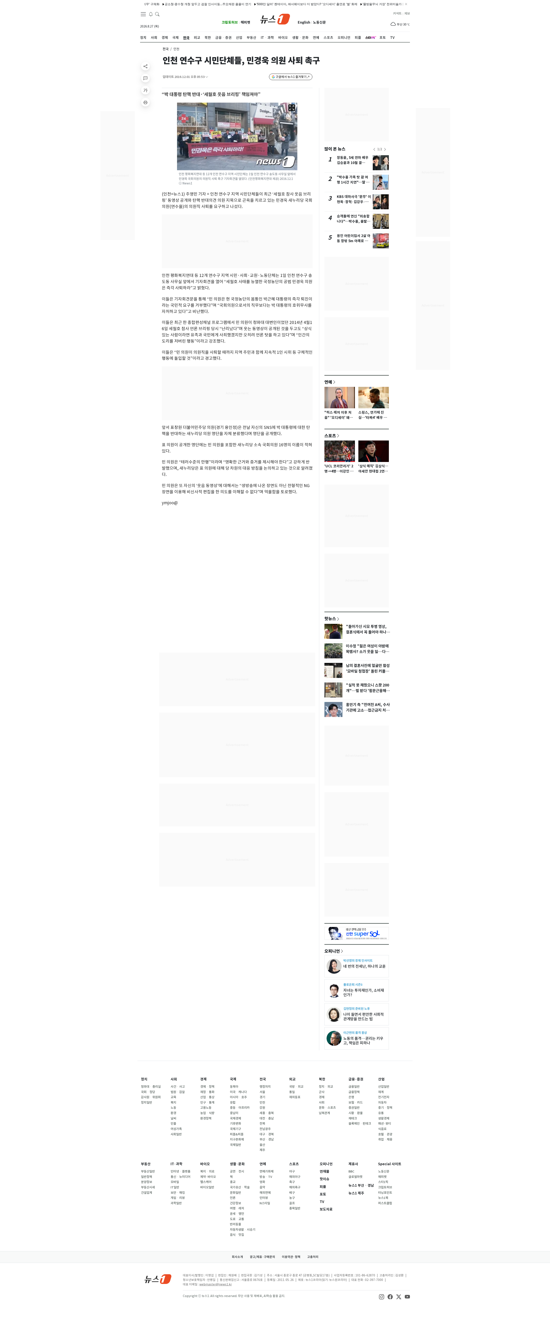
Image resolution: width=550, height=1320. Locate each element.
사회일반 (176, 1134)
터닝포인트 (385, 1193)
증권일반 (354, 1108)
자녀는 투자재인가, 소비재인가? (363, 992)
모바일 (175, 1182)
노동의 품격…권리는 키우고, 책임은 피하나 (363, 1040)
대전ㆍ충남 (267, 1118)
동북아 (234, 1087)
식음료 (382, 1129)
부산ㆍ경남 (267, 1139)
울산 (262, 1145)
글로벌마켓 (355, 1177)
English (304, 22)
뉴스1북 (383, 1198)
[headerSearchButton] (157, 14)
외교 (292, 1079)
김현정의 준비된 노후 (356, 1009)
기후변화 (235, 1124)
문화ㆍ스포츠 (327, 1108)
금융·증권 (355, 1079)
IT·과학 (176, 1164)
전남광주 (265, 1129)
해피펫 (245, 22)
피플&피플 (236, 1134)
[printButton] (145, 102)
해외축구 (294, 1187)
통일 (292, 1092)
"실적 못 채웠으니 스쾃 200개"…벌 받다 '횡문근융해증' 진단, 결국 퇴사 (367, 691)
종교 (232, 1182)
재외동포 (294, 1097)
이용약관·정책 (291, 1257)
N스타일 (265, 1203)
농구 (292, 1198)
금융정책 (354, 1092)
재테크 (352, 1118)
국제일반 (235, 1145)
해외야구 (294, 1177)
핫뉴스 (330, 618)
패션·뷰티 (384, 1124)
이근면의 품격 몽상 (355, 1033)
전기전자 (383, 1097)
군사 (321, 1092)
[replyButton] (145, 78)
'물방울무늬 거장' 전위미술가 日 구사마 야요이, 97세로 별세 (373, 4)
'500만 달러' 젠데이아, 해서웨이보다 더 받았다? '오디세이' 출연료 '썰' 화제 (277, 4)
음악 (262, 1187)
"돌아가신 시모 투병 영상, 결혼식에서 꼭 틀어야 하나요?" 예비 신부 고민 (366, 632)
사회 (174, 1079)
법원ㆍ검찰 (178, 1092)
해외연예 (265, 1193)
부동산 (146, 1164)
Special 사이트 (389, 1164)
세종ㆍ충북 (267, 1113)
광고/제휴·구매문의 (262, 1257)
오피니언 (332, 951)
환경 (173, 1113)
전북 (262, 1124)
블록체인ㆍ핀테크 (359, 1124)
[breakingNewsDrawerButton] (151, 14)
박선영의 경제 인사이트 (358, 960)
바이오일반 (207, 1187)
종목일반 (294, 1208)
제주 (262, 1150)
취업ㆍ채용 (385, 1139)
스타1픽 (383, 1182)
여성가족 (176, 1129)
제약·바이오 (208, 1177)
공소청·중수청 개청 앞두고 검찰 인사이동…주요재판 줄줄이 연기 (178, 4)
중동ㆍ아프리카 (240, 1108)
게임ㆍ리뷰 (178, 1198)
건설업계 (146, 1193)
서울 (262, 1092)
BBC (351, 1171)
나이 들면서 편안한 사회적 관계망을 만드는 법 (363, 1016)
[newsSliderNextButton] (385, 149)
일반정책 (146, 1177)
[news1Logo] (158, 1279)
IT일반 (175, 1187)
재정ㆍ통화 (207, 1092)
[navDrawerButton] (143, 14)
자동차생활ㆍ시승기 (242, 1230)
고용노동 (205, 1108)
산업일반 (383, 1087)
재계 (381, 1092)
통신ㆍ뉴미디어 (180, 1177)
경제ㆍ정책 (207, 1087)
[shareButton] (145, 66)
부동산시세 (148, 1187)
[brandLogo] (275, 19)
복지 (173, 1102)
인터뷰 (264, 1198)
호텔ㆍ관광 (385, 1134)
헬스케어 (205, 1182)
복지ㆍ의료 (207, 1171)
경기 (262, 1097)
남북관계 (324, 1113)
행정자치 (265, 1087)
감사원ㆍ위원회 (151, 1097)
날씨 (173, 1118)
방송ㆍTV (266, 1177)
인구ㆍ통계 (207, 1102)
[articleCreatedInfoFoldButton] (206, 77)
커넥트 (397, 13)
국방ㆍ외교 (296, 1087)
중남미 (234, 1113)
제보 (407, 13)
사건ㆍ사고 (178, 1087)
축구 (292, 1182)
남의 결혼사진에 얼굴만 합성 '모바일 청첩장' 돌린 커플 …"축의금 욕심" (368, 671)
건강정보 (235, 1203)
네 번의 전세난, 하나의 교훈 (364, 966)
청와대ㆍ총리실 (151, 1087)
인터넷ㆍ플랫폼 (180, 1171)
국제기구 (235, 1129)
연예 (328, 382)
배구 (292, 1193)
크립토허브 (230, 22)
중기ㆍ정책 (385, 1108)
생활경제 (383, 1118)
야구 (292, 1171)
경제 (203, 1079)
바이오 (205, 1164)
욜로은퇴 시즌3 (352, 985)
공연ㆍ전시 (237, 1171)
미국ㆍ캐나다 (238, 1092)
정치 (144, 1079)
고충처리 (312, 1257)
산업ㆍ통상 (207, 1097)
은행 (351, 1097)
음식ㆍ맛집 (237, 1235)
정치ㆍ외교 (326, 1087)
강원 (262, 1108)
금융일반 (354, 1087)
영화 (262, 1182)
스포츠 (330, 436)
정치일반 (146, 1102)
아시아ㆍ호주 (238, 1097)
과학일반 (176, 1203)
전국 (166, 49)
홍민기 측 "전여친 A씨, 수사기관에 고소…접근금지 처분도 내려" (368, 710)
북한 (322, 1079)
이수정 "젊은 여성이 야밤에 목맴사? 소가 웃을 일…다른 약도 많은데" (367, 652)
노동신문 (319, 22)
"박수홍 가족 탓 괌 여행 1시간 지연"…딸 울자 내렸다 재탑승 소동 (353, 182)
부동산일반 (148, 1171)
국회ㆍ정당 (148, 1092)
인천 (262, 1102)
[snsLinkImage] (381, 1296)
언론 (232, 1198)
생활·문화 (237, 1164)
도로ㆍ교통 (237, 1219)
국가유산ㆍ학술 (240, 1187)
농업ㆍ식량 (207, 1113)
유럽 (232, 1102)
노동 (173, 1108)
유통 (381, 1113)
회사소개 (237, 1257)
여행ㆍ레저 (237, 1208)
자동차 (382, 1102)
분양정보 (146, 1182)
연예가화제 (266, 1171)
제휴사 (353, 1164)
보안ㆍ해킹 (178, 1193)
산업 (381, 1079)
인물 (173, 1124)
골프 (292, 1203)
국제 (233, 1079)
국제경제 (235, 1118)
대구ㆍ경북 (267, 1134)
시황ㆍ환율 (355, 1113)
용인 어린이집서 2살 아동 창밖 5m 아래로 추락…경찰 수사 (353, 241)
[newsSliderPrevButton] (374, 149)
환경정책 (205, 1118)
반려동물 (235, 1224)
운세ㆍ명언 (237, 1214)
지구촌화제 (237, 1139)
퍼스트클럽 (385, 1203)
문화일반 (235, 1193)
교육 (173, 1097)
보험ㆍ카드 (355, 1102)
